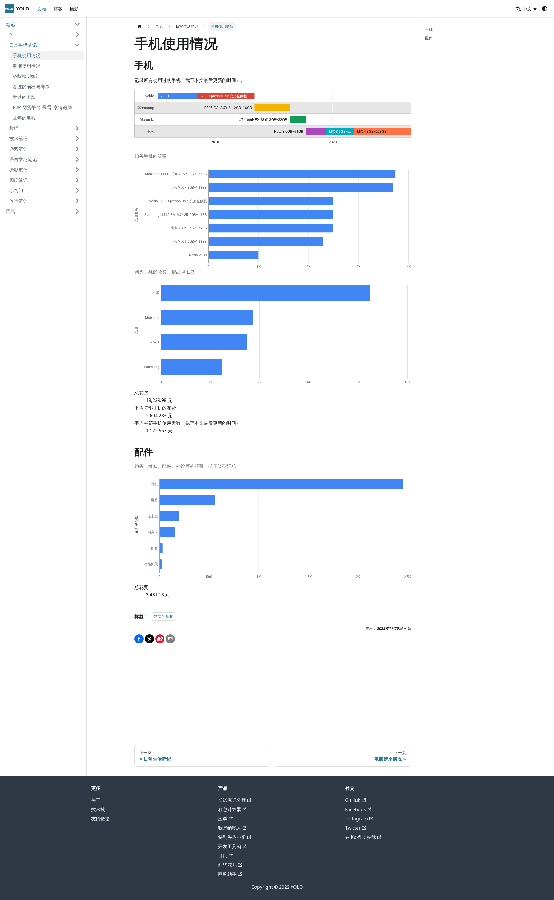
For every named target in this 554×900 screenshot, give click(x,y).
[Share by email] (170, 638)
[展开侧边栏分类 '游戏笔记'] (77, 149)
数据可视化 (163, 616)
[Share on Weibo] (159, 638)
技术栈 (98, 809)
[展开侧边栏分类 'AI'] (77, 34)
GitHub (353, 800)
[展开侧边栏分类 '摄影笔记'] (77, 169)
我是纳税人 (229, 828)
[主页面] (139, 26)
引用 (222, 855)
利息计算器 (229, 809)
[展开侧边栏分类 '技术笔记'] (77, 138)
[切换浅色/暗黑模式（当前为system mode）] (544, 8)
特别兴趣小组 (232, 837)
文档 (41, 8)
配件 (429, 37)
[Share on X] (149, 638)
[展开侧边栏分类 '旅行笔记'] (77, 200)
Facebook (355, 809)
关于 (95, 800)
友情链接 (100, 818)
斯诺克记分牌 (232, 800)
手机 (429, 29)
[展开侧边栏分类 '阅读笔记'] (77, 180)
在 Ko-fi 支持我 (360, 837)
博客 (58, 8)
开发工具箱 (229, 846)
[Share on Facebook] (139, 638)
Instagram (356, 818)
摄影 (74, 8)
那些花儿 (227, 865)
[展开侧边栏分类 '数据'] (77, 128)
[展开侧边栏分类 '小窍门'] (77, 190)
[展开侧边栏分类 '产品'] (77, 211)
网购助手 (227, 874)
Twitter (353, 828)
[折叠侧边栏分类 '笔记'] (77, 24)
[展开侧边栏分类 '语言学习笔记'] (77, 159)
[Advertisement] (272, 690)
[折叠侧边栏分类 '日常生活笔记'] (77, 45)
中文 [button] (527, 8)
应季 (222, 818)
